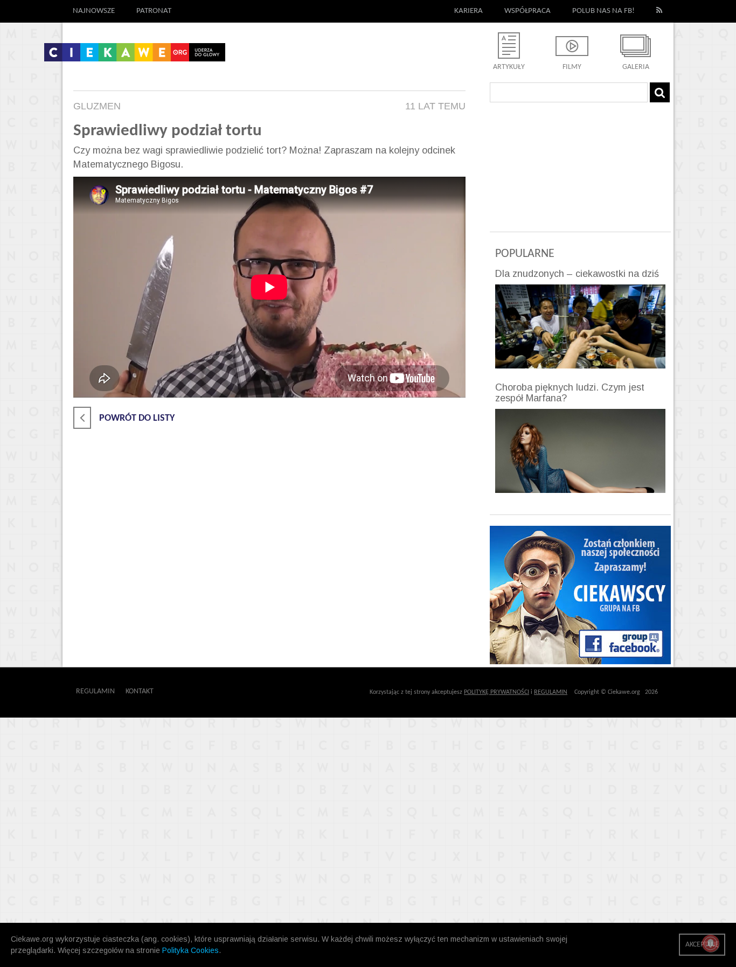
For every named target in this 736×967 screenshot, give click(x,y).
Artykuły (509, 67)
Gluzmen (97, 106)
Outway (177, 691)
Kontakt (140, 691)
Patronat (153, 11)
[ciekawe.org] (134, 56)
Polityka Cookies (190, 950)
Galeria (635, 67)
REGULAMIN (550, 692)
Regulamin (95, 691)
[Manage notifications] (710, 943)
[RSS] (659, 11)
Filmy (572, 67)
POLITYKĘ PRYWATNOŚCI (496, 692)
